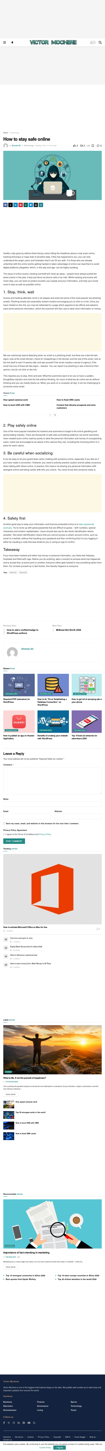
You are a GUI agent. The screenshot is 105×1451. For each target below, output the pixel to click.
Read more (12, 1093)
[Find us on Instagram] (14, 1422)
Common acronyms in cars (21, 938)
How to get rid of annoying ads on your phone (87, 700)
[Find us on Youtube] (29, 1422)
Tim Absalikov (11, 1257)
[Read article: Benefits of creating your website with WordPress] (53, 721)
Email (5, 811)
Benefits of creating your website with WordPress (52, 737)
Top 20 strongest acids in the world (30, 1112)
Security (23, 572)
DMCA (67, 1437)
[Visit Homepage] (53, 42)
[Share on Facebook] (5, 205)
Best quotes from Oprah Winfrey (21, 1279)
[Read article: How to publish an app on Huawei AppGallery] (19, 721)
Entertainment (9, 1410)
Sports (74, 1401)
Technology (15, 132)
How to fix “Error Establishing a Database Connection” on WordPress (52, 702)
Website (58, 811)
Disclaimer (19, 1437)
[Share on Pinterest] (20, 205)
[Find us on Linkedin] (19, 1422)
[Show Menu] (4, 42)
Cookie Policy (45, 1447)
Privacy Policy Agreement (15, 830)
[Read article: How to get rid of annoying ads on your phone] (87, 685)
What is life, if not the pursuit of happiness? (24, 1077)
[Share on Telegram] (31, 205)
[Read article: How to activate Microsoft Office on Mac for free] (52, 889)
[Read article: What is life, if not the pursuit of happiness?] (52, 1049)
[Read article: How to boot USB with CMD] (8, 1125)
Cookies (30, 1437)
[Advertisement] (52, 19)
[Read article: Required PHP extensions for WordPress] (19, 685)
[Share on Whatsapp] (26, 205)
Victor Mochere (12, 1082)
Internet (13, 572)
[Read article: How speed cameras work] (8, 1104)
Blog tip (93, 1437)
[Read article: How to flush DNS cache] (8, 1136)
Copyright (57, 1437)
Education (8, 1406)
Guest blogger (79, 1437)
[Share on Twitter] (10, 205)
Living (8, 1072)
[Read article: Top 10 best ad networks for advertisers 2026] (87, 721)
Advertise (7, 1437)
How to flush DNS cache (68, 399)
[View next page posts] (55, 415)
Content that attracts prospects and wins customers (76, 406)
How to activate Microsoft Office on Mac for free (25, 927)
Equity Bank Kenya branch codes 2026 (26, 946)
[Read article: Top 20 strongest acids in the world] (8, 1115)
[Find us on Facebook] (4, 1422)
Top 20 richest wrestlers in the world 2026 (77, 1279)
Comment (8, 764)
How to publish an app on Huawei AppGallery (18, 737)
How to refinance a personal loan (23, 955)
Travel (73, 1410)
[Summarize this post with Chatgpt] (36, 205)
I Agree (59, 1447)
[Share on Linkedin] (15, 205)
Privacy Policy (45, 834)
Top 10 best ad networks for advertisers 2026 (84, 737)
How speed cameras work (15, 399)
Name (5, 799)
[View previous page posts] (50, 415)
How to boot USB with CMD (16, 404)
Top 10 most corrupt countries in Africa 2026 (78, 1275)
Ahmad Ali (16, 145)
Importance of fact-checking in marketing (26, 1252)
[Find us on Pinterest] (24, 1422)
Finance (41, 1401)
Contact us (7, 1439)
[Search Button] (100, 42)
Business (9, 1246)
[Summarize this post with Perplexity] (41, 205)
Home (5, 132)
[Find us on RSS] (34, 1422)
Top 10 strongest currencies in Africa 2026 (25, 1275)
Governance (42, 1406)
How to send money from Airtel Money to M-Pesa (30, 963)
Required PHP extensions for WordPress (16, 700)
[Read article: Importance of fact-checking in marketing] (52, 1224)
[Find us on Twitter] (9, 1422)
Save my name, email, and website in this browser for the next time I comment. (42, 823)
